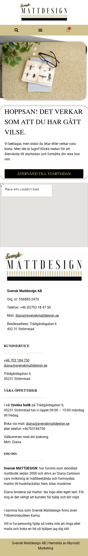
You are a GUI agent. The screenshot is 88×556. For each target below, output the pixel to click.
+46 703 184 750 (16, 360)
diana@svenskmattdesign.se (37, 315)
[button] (16, 30)
